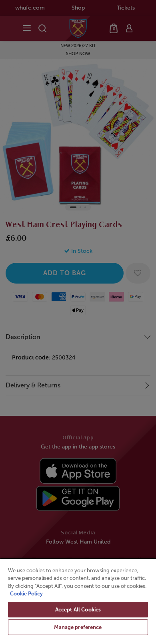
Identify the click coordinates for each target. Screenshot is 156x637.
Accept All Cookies (78, 610)
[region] (78, 597)
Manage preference (78, 627)
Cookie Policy (26, 594)
